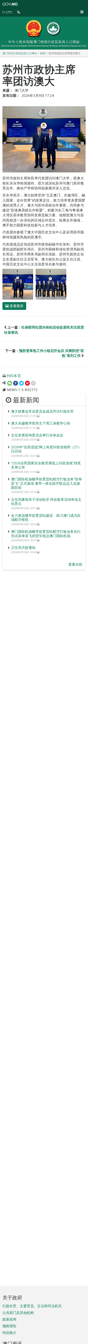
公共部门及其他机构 (18, 1312)
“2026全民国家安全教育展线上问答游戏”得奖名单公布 (46, 465)
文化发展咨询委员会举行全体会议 (37, 435)
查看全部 (75, 564)
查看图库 (16, 305)
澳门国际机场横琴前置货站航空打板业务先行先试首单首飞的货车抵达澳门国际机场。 (46, 533)
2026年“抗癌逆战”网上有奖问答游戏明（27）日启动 (46, 449)
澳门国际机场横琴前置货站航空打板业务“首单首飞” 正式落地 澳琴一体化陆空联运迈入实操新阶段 (46, 483)
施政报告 (9, 1325)
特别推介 (9, 1332)
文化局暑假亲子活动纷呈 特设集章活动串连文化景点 (46, 501)
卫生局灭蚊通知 (23, 547)
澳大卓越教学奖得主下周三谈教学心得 (40, 423)
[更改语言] (19, 12)
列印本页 (14, 375)
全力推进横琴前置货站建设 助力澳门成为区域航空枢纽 (46, 517)
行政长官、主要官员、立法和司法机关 (32, 1306)
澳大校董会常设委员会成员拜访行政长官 (42, 411)
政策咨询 (9, 1319)
